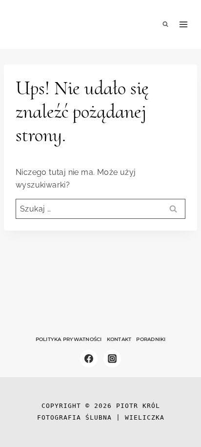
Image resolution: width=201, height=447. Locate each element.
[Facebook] (89, 358)
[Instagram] (112, 358)
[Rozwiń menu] (183, 24)
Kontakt (119, 339)
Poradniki (150, 339)
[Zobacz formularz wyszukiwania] (165, 24)
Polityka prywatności (69, 339)
